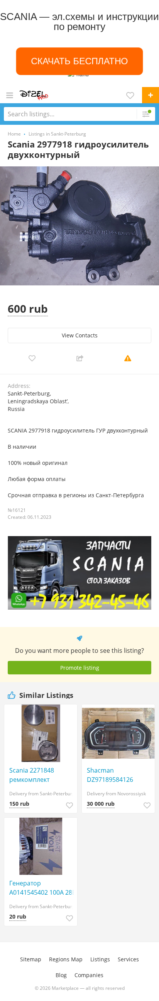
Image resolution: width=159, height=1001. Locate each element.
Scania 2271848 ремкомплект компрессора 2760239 (42, 775)
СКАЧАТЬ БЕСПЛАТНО (79, 61)
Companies (88, 975)
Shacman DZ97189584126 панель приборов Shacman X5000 (113, 775)
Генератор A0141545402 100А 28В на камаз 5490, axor (42, 888)
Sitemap (30, 959)
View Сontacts (80, 335)
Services (128, 959)
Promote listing (79, 667)
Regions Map (66, 959)
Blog (61, 975)
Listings (100, 959)
